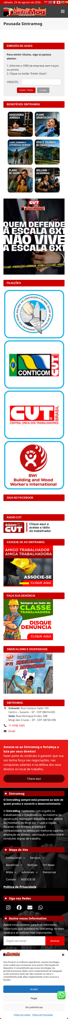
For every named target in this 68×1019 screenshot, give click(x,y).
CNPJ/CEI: (12, 82)
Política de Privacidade (42, 1014)
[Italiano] (54, 2)
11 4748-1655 (16, 725)
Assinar (55, 941)
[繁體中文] (46, 2)
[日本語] (59, 2)
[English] (50, 2)
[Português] (63, 2)
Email (11, 731)
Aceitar (34, 989)
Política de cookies (22, 1014)
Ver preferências (34, 1007)
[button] (63, 954)
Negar (34, 998)
